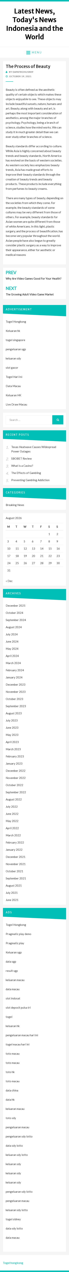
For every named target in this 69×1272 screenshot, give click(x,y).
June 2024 (12, 641)
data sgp (11, 961)
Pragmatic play (15, 943)
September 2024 (16, 620)
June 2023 (12, 727)
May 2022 (12, 821)
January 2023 (14, 763)
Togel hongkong (13, 1262)
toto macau (13, 1062)
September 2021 (16, 878)
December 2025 (15, 605)
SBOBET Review (21, 458)
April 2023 (12, 742)
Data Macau (13, 386)
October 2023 (14, 699)
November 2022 (16, 777)
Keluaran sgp (14, 952)
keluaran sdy (13, 358)
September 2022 (16, 792)
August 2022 (14, 799)
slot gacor (12, 367)
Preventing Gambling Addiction (30, 480)
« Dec (9, 581)
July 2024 (12, 634)
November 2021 (16, 864)
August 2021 (14, 885)
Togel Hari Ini (14, 376)
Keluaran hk (13, 330)
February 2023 (15, 756)
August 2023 (14, 713)
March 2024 (13, 663)
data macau (13, 1237)
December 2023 (15, 684)
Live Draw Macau (16, 404)
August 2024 (14, 627)
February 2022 (15, 842)
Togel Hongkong (16, 321)
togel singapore (15, 340)
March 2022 (13, 835)
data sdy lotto (14, 1228)
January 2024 (14, 677)
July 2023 (12, 720)
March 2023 (13, 749)
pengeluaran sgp (16, 349)
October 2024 (14, 612)
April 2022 (12, 828)
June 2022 (12, 813)
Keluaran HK (13, 395)
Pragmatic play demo (18, 934)
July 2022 (12, 806)
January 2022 (14, 849)
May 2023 (12, 734)
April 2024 (12, 655)
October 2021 (14, 871)
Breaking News (15, 505)
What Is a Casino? (22, 465)
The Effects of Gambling (26, 472)
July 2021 (12, 892)
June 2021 (12, 899)
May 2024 (12, 648)
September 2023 (16, 706)
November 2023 (16, 691)
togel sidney (13, 1219)
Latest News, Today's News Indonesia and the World (34, 24)
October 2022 (14, 785)
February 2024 (15, 670)
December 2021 (15, 856)
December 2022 (15, 770)
